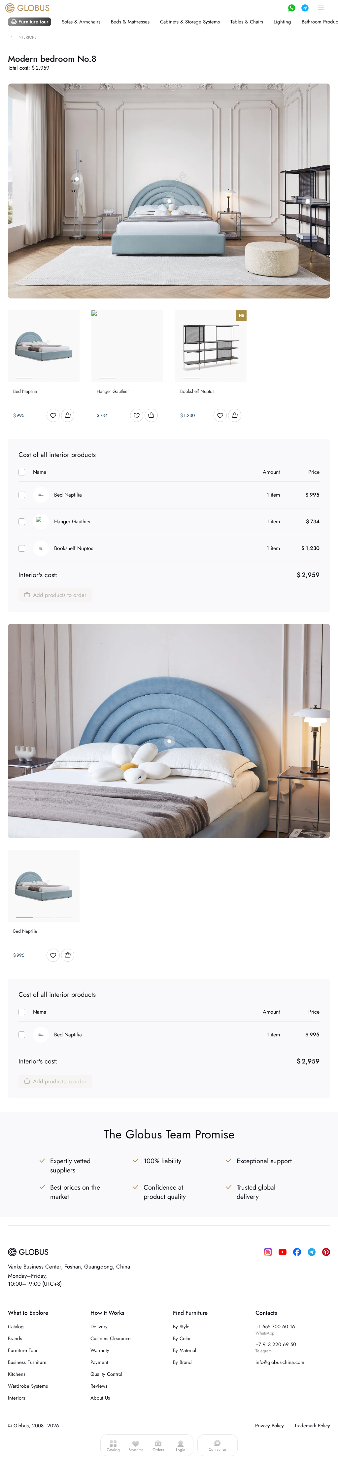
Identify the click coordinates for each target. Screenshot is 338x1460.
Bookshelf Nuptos (73, 548)
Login (180, 1449)
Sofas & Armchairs (81, 21)
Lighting (282, 21)
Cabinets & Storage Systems (190, 21)
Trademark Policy (312, 1425)
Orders (158, 1449)
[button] (321, 8)
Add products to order (59, 595)
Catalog (113, 1449)
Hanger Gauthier (72, 521)
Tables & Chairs (246, 21)
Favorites (135, 1449)
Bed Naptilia (68, 495)
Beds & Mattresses (130, 21)
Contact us (217, 1449)
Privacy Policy (269, 1425)
